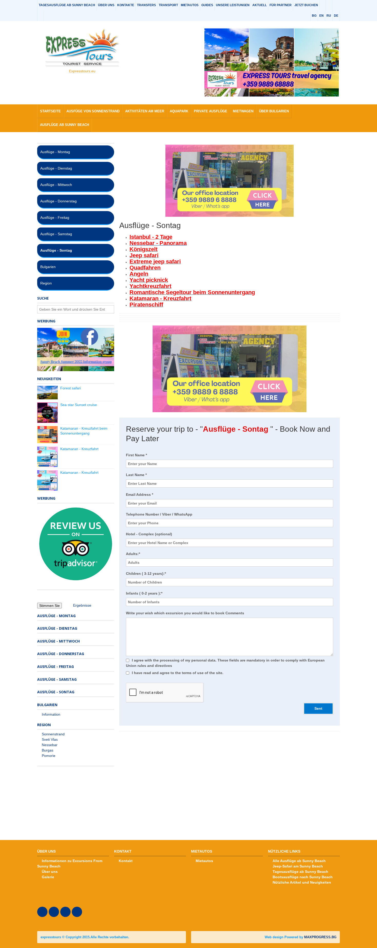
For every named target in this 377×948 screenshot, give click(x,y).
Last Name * (136, 475)
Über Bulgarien (274, 111)
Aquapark (179, 111)
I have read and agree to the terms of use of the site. (177, 673)
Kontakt (126, 861)
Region (46, 283)
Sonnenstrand (53, 734)
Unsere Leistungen (233, 5)
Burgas (47, 750)
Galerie (48, 877)
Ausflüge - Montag (55, 152)
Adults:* (133, 554)
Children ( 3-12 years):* (146, 573)
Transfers (146, 5)
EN (321, 15)
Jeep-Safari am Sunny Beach (298, 866)
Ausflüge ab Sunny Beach (64, 125)
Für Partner (281, 5)
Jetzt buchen (306, 5)
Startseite (50, 111)
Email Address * (139, 494)
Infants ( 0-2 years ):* (144, 593)
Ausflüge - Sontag (56, 250)
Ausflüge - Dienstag (56, 168)
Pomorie (48, 756)
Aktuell (259, 5)
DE (336, 15)
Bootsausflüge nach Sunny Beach (303, 877)
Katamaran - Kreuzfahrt (79, 449)
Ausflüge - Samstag (56, 234)
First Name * (136, 455)
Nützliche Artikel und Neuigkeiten (302, 882)
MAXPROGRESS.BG (320, 937)
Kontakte (125, 5)
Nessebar (49, 745)
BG (314, 15)
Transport (168, 5)
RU (328, 15)
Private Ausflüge (210, 111)
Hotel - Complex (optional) (149, 534)
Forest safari (70, 388)
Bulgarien (48, 267)
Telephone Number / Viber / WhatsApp (159, 514)
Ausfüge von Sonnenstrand (93, 111)
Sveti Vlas (50, 739)
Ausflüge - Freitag (54, 217)
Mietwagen (243, 111)
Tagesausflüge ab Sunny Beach (67, 5)
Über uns (106, 5)
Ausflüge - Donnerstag (58, 201)
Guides (207, 5)
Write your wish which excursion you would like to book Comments (185, 613)
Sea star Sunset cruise (78, 405)
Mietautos (190, 5)
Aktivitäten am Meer (144, 111)
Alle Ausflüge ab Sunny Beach (299, 861)
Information (51, 714)
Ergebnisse (82, 605)
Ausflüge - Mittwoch (56, 185)
